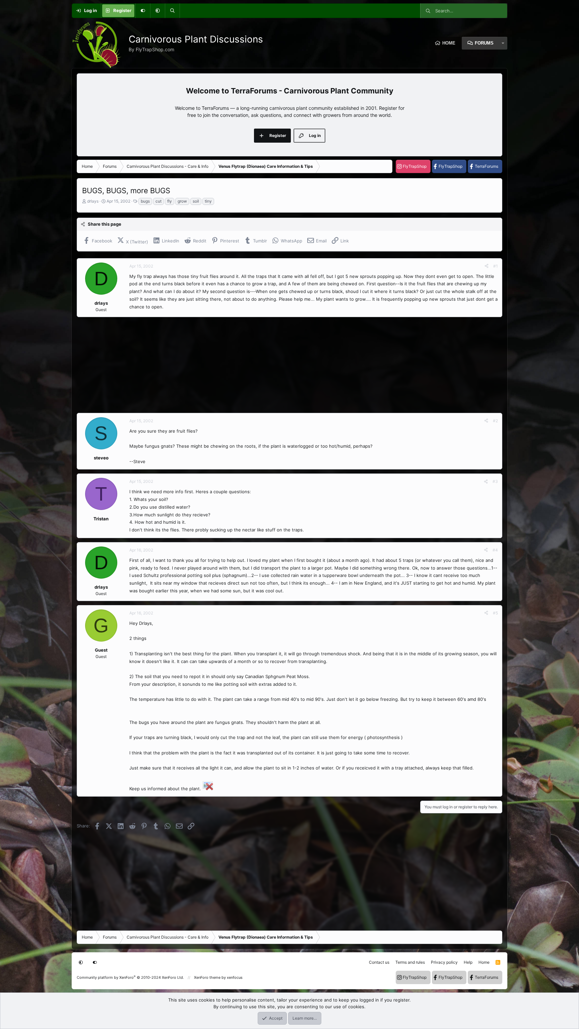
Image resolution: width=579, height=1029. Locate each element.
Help (468, 962)
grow (182, 201)
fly (169, 201)
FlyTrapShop (415, 166)
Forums (484, 43)
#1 (495, 266)
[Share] (486, 266)
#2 (495, 420)
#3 (495, 481)
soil (196, 201)
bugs (145, 201)
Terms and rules (410, 962)
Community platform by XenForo (130, 977)
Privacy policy (444, 962)
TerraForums (486, 166)
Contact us (379, 962)
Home (448, 43)
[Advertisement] (278, 365)
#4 (495, 550)
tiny (208, 201)
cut (158, 201)
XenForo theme (207, 977)
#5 (495, 612)
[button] (157, 10)
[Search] (172, 10)
